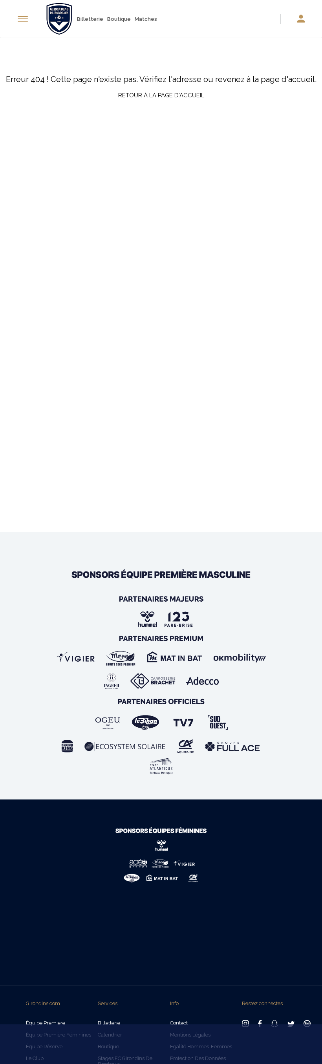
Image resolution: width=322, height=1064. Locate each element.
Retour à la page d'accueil (161, 95)
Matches (146, 19)
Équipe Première (45, 1023)
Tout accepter (277, 1036)
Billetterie (90, 19)
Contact (179, 1023)
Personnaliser (192, 1051)
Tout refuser (136, 1051)
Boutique (119, 19)
